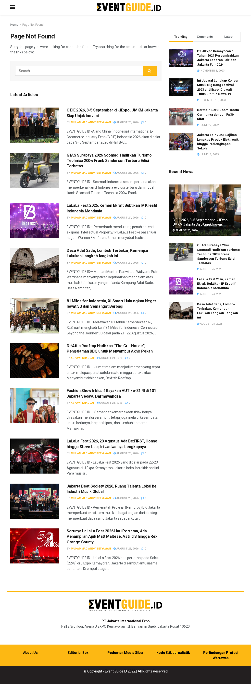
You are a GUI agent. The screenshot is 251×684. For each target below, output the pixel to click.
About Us (30, 653)
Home (14, 24)
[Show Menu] (12, 7)
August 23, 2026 (127, 453)
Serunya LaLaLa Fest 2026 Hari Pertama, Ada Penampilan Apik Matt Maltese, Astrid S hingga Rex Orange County (112, 536)
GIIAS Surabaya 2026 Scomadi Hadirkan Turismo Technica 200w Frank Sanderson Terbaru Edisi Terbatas (109, 161)
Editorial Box (78, 653)
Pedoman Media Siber (125, 653)
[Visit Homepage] (129, 7)
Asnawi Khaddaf (83, 358)
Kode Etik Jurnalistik (173, 653)
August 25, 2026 (127, 122)
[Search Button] (150, 71)
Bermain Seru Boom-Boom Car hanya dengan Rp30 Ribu (218, 114)
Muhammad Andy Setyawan (91, 122)
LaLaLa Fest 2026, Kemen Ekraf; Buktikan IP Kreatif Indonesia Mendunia (216, 283)
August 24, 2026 (127, 217)
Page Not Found (33, 24)
